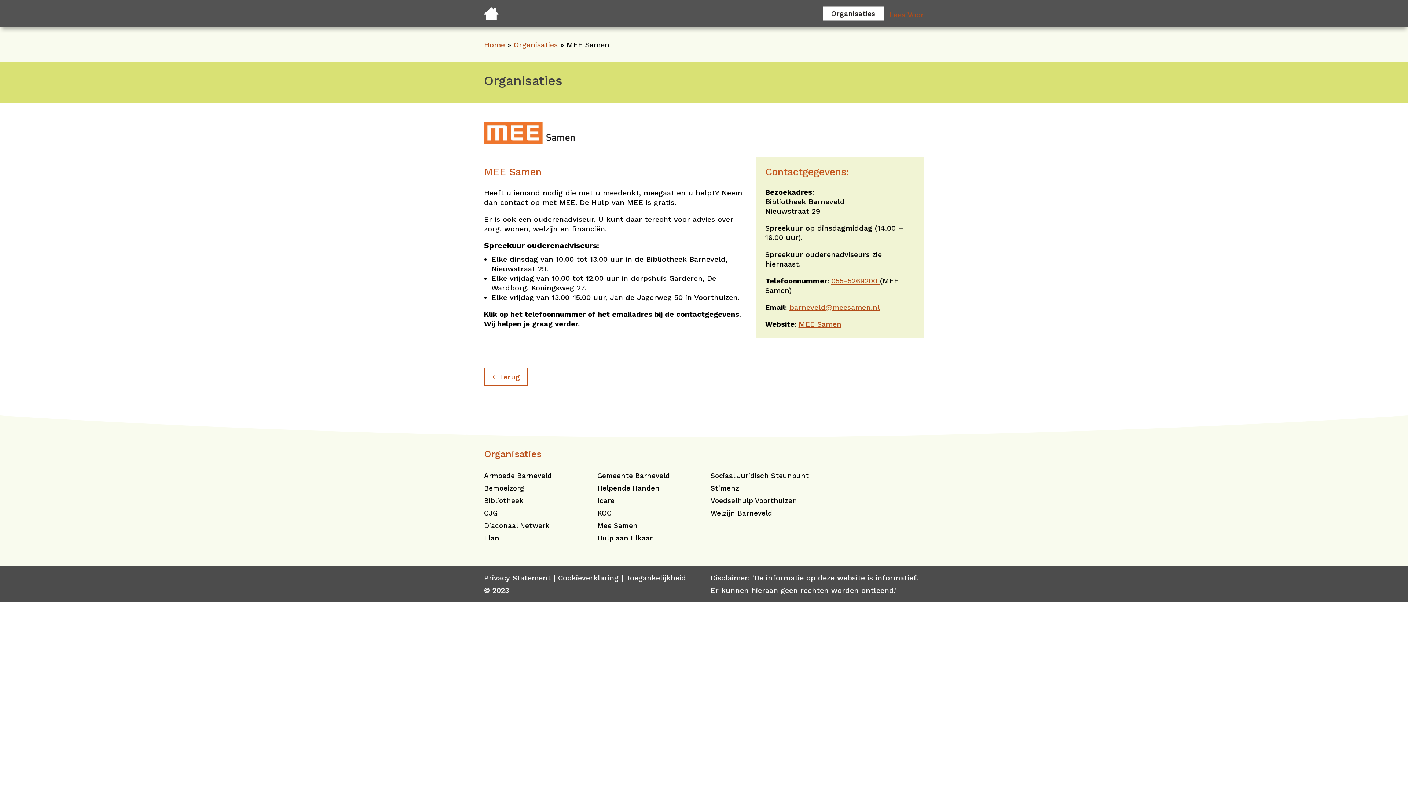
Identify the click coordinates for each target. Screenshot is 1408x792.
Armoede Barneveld (518, 476)
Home (494, 44)
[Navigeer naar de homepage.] (491, 17)
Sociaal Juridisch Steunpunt (760, 476)
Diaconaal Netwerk (517, 525)
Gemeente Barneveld (633, 476)
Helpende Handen (628, 488)
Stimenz (725, 488)
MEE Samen (820, 324)
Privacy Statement (517, 577)
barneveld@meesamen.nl (834, 307)
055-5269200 (855, 280)
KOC (604, 513)
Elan (491, 538)
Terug (509, 377)
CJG (491, 513)
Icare (606, 500)
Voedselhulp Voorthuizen (754, 500)
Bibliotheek (504, 500)
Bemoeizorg (504, 488)
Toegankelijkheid (656, 577)
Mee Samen (617, 525)
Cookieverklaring (588, 577)
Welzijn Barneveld (741, 513)
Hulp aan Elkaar (625, 538)
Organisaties (853, 13)
